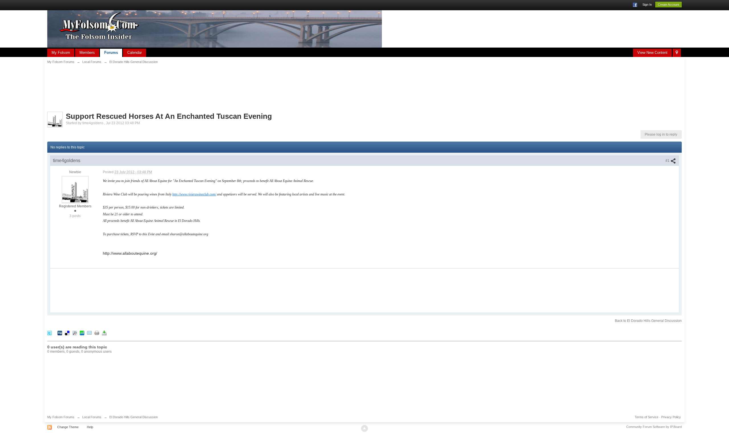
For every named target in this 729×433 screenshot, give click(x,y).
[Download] (104, 333)
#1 (667, 161)
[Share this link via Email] (89, 333)
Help (90, 427)
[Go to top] (364, 428)
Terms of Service (646, 417)
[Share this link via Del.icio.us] (67, 333)
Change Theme (68, 427)
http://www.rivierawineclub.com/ (194, 194)
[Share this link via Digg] (60, 333)
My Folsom (61, 52)
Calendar (134, 52)
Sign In (647, 4)
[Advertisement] (364, 84)
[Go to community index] (214, 28)
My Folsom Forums (60, 417)
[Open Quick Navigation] (677, 53)
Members (87, 52)
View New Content (652, 52)
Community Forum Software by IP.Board (654, 426)
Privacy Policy (671, 417)
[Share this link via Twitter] (49, 333)
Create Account (668, 4)
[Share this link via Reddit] (74, 333)
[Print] (97, 333)
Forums (111, 52)
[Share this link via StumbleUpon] (82, 333)
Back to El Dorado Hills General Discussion (648, 321)
